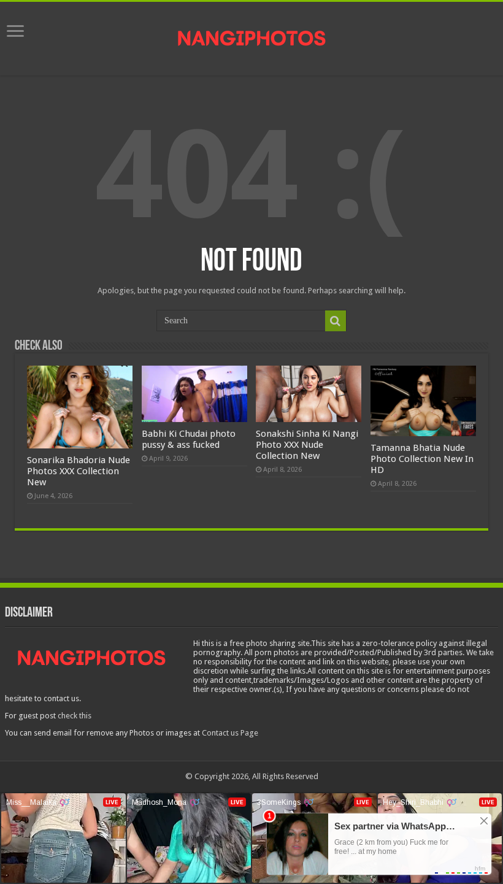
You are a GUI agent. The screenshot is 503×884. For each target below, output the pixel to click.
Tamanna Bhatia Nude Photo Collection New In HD (422, 458)
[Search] (335, 320)
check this (74, 715)
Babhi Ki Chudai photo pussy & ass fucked (189, 439)
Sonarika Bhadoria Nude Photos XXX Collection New (78, 471)
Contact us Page (230, 732)
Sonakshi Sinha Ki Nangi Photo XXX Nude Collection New (307, 444)
